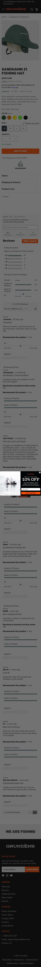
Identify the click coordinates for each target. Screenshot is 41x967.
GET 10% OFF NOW (30, 493)
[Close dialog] (39, 472)
